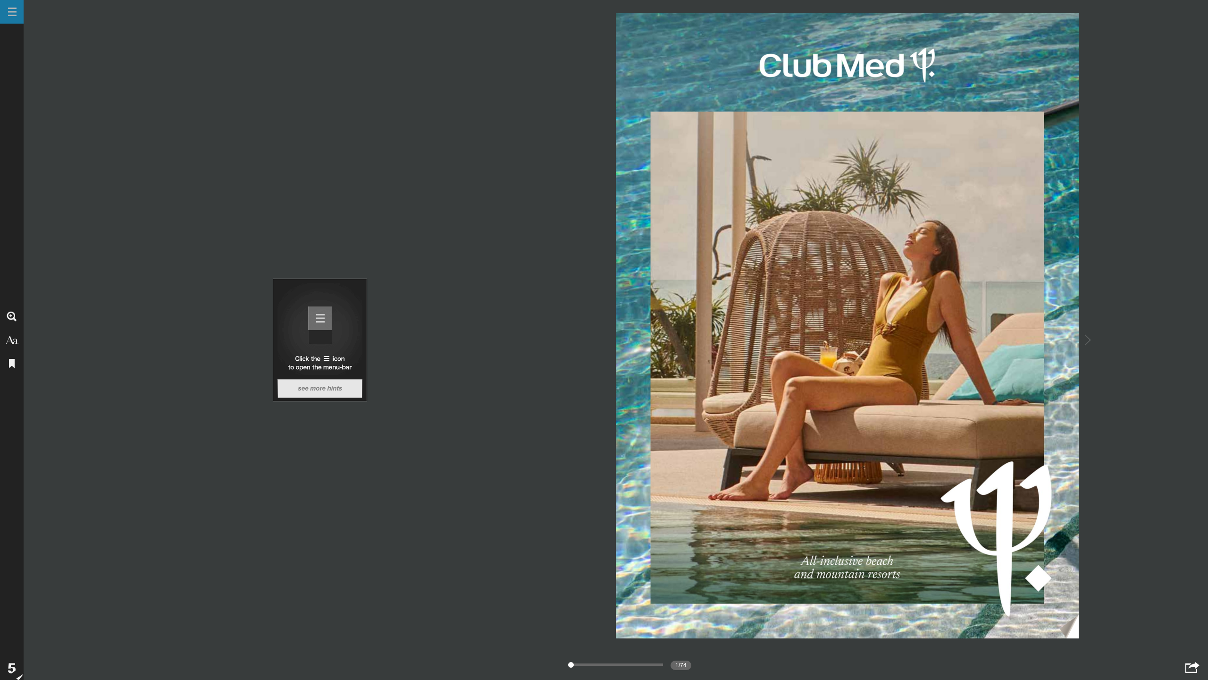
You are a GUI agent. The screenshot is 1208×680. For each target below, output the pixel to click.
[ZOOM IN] (12, 316)
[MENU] (12, 12)
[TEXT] (12, 340)
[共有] (1192, 667)
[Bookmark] (12, 363)
